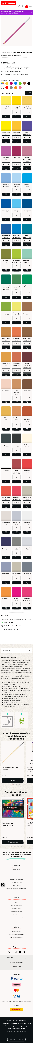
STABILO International (16, 931)
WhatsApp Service (17, 908)
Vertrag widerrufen (16, 1039)
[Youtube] (20, 952)
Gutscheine (16, 915)
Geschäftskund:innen (16, 911)
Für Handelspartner (16, 882)
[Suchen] (19, 6)
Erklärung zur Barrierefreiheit (16, 1031)
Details (12, 780)
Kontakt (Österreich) (16, 905)
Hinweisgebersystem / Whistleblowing (16, 888)
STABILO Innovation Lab (16, 879)
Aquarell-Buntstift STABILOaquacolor (7, 824)
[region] (16, 30)
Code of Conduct (16, 885)
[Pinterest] (24, 952)
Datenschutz (15, 1023)
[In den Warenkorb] (6, 116)
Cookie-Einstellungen (8, 1026)
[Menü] (30, 6)
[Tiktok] (16, 952)
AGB (9, 1028)
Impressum (5, 1023)
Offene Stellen (16, 869)
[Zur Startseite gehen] (10, 3)
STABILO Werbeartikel (17, 918)
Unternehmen (16, 876)
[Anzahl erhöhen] (8, 112)
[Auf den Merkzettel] (22, 742)
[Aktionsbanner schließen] (31, 12)
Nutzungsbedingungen (24, 1026)
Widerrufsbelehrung (18, 1028)
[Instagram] (9, 952)
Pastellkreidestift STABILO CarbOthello (10, 768)
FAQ (16, 902)
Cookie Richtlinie (25, 1023)
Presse (17, 873)
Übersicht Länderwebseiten (16, 934)
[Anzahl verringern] (3, 112)
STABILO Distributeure (16, 937)
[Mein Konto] (22, 6)
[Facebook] (13, 952)
